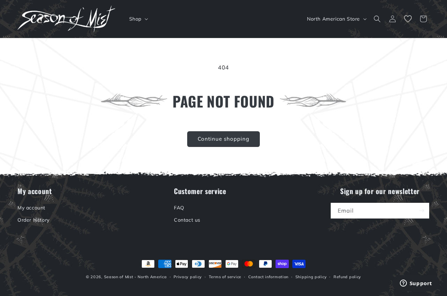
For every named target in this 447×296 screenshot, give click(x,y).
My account (31, 208)
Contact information (268, 276)
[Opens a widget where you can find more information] (416, 284)
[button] (138, 19)
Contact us (187, 220)
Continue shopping (223, 138)
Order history (33, 220)
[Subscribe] (421, 210)
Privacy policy (188, 276)
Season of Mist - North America (135, 276)
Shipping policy (311, 276)
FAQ (179, 208)
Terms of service (225, 276)
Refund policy (347, 276)
